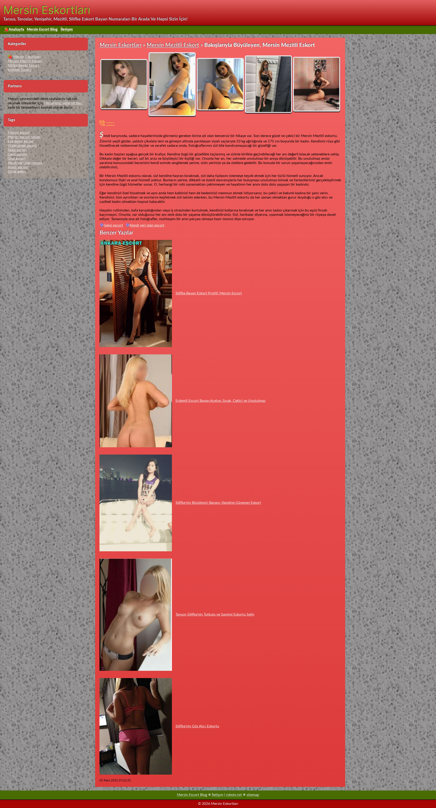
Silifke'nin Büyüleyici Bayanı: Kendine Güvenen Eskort (218, 503)
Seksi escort (113, 225)
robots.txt (234, 795)
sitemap (253, 795)
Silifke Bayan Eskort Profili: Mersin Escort (209, 293)
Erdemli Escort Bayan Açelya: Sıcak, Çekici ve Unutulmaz (220, 401)
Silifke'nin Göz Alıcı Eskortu (197, 726)
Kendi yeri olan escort (147, 225)
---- (110, 123)
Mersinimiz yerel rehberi (63, 103)
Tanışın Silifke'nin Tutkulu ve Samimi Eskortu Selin (215, 614)
